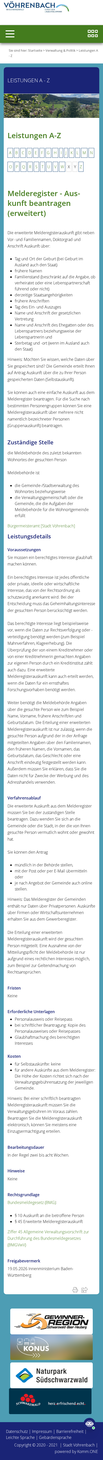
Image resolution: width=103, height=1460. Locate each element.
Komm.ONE (87, 1451)
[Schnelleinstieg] (92, 34)
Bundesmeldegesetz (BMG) (32, 1202)
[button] (10, 33)
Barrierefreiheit (70, 1431)
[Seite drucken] (76, 1289)
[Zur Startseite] (37, 7)
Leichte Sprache (20, 1437)
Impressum (42, 1431)
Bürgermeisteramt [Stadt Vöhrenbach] (41, 526)
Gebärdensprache (55, 1437)
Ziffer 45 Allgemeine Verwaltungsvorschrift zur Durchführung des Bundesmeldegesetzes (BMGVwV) (48, 1238)
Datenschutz (17, 1431)
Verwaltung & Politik (61, 50)
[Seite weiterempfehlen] (86, 1289)
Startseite (35, 50)
